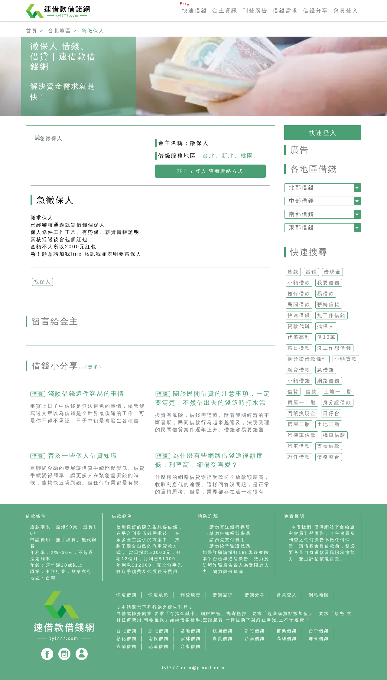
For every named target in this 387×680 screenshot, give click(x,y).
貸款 (293, 271)
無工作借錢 (331, 315)
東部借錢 (301, 227)
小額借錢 (299, 380)
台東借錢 (190, 646)
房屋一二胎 (302, 402)
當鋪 (311, 271)
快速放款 (158, 594)
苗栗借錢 (287, 630)
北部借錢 (301, 188)
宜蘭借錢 (126, 646)
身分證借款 (337, 402)
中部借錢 (301, 201)
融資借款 (299, 369)
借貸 (293, 391)
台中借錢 (319, 630)
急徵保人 (93, 30)
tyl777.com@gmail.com (193, 667)
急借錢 (325, 369)
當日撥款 (299, 348)
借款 (311, 391)
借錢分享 (315, 11)
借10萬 (326, 337)
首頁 (31, 30)
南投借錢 (158, 638)
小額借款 (299, 282)
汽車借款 (299, 446)
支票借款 (328, 446)
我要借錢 (328, 282)
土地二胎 (328, 424)
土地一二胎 (338, 391)
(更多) (93, 366)
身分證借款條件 (308, 358)
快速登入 (323, 132)
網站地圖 (319, 594)
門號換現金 (302, 413)
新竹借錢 (255, 630)
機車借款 (334, 435)
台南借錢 (255, 638)
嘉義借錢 (223, 638)
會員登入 (346, 11)
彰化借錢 (126, 638)
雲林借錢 (190, 638)
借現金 (332, 271)
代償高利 (299, 337)
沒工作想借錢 (334, 348)
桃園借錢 (223, 630)
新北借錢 (158, 630)
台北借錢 (126, 630)
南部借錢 (301, 214)
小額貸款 (345, 358)
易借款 (325, 293)
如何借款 (299, 293)
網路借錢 (328, 380)
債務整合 (328, 456)
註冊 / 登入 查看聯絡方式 (210, 171)
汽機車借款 (302, 435)
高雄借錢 (287, 638)
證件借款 (299, 456)
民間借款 (299, 304)
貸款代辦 (299, 326)
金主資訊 (225, 11)
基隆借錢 (190, 630)
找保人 (325, 326)
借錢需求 (285, 11)
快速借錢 (194, 11)
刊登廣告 (255, 11)
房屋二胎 (299, 424)
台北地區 (59, 30)
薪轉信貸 (328, 304)
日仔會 (331, 413)
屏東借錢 (319, 638)
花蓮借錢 (158, 646)
